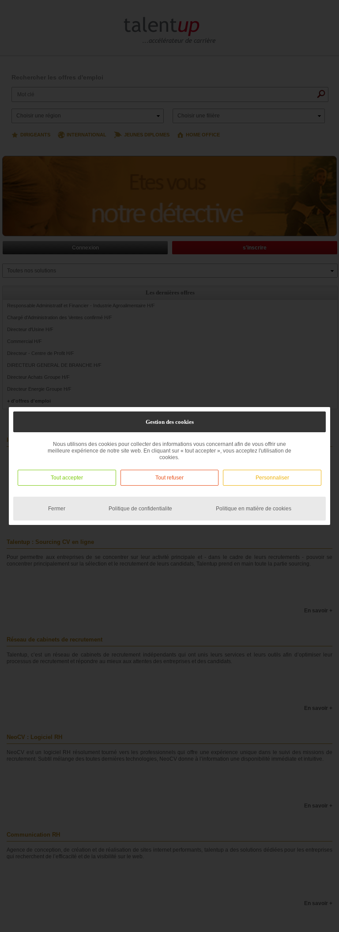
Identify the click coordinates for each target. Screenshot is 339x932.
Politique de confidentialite (140, 509)
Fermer (56, 509)
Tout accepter (67, 478)
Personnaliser (272, 478)
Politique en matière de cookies (253, 509)
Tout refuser (169, 478)
